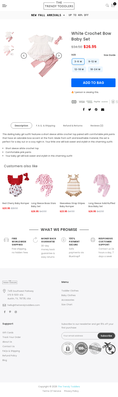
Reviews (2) (96, 125)
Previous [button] (24, 56)
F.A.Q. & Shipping (45, 125)
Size (73, 54)
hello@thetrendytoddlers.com (24, 305)
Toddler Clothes (70, 290)
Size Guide (110, 55)
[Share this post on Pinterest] (96, 110)
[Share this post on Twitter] (89, 110)
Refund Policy (9, 355)
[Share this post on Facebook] (84, 110)
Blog (4, 360)
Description (21, 125)
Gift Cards (7, 332)
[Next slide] (112, 165)
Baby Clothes (68, 295)
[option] (41, 56)
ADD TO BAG (93, 82)
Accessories (67, 299)
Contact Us (8, 346)
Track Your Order (11, 337)
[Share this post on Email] (102, 110)
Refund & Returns (73, 125)
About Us (7, 341)
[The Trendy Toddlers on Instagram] (16, 312)
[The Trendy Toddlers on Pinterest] (10, 312)
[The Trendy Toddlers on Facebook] (5, 312)
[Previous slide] (107, 165)
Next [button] (59, 56)
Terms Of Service (51, 391)
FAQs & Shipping (11, 351)
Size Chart (66, 304)
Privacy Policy (71, 391)
